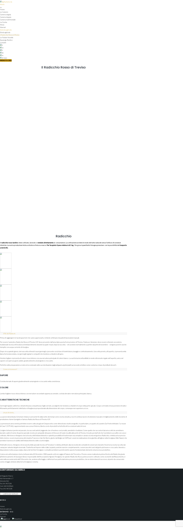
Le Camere (4, 12)
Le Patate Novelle (6, 37)
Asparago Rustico (6, 40)
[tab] (63, 333)
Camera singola (5, 14)
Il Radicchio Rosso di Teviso (9, 35)
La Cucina (3, 22)
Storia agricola (5, 32)
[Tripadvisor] (17, 518)
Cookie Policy (5, 524)
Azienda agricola (6, 30)
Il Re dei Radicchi (9, 334)
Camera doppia (5, 17)
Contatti (3, 42)
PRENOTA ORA (6, 60)
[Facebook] (5, 518)
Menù (2, 25)
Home (2, 9)
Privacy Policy (5, 522)
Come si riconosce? (10, 369)
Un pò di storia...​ (8, 412)
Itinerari (3, 27)
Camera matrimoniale (8, 20)
